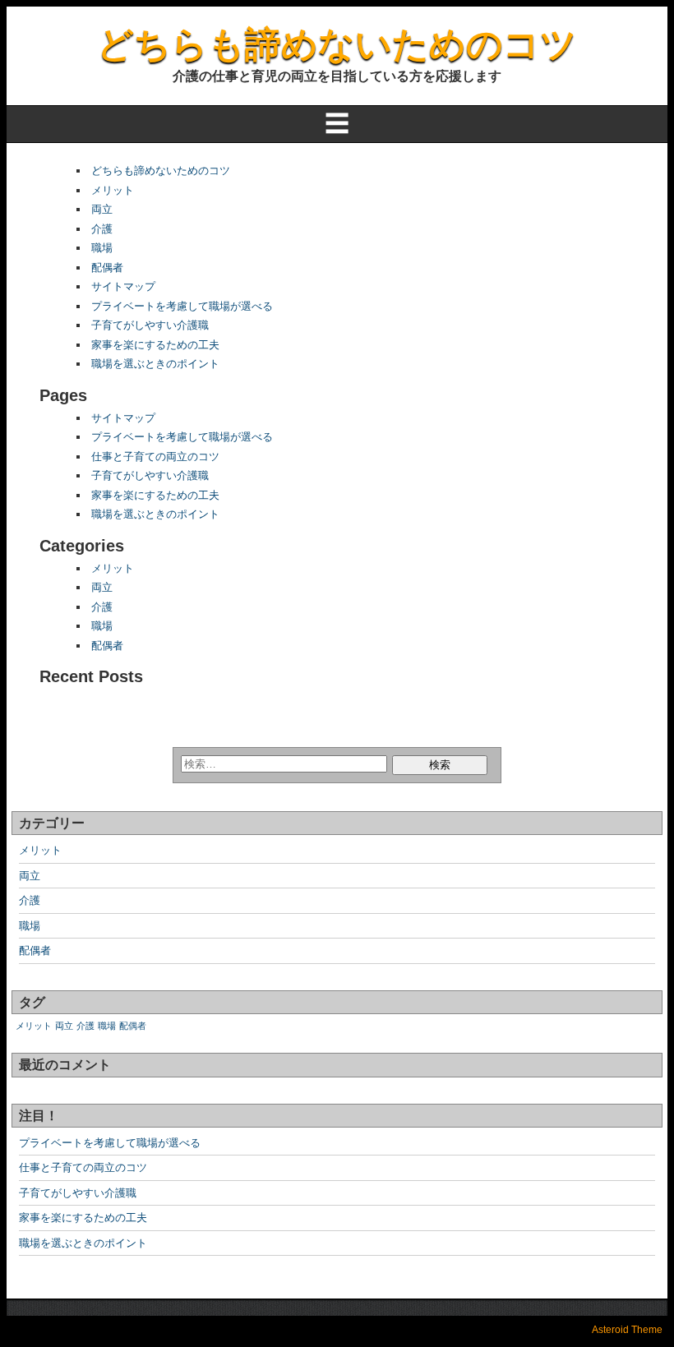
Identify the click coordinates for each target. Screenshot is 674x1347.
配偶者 (107, 267)
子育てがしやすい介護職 (150, 325)
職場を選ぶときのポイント (155, 364)
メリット (112, 190)
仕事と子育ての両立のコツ (155, 456)
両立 (102, 209)
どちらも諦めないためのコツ (337, 44)
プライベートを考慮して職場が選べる (182, 306)
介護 (102, 229)
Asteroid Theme (627, 1329)
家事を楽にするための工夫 (155, 345)
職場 (102, 248)
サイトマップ (123, 286)
